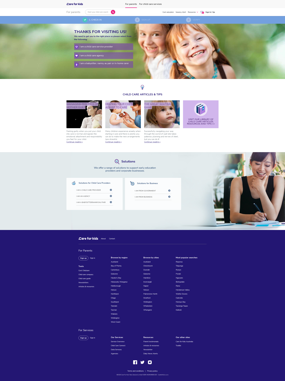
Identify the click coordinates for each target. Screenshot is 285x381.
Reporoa (179, 262)
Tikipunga (179, 266)
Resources (192, 12)
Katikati (179, 310)
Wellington (115, 318)
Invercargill (147, 282)
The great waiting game (157, 105)
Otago (113, 298)
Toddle (178, 345)
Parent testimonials (151, 341)
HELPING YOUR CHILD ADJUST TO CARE (119, 105)
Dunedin (146, 270)
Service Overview (117, 341)
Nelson (113, 290)
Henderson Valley (183, 290)
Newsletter (147, 349)
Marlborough (116, 286)
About (103, 238)
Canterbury (115, 270)
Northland (115, 294)
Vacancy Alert (181, 12)
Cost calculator (168, 12)
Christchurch (148, 266)
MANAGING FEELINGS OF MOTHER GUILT (82, 105)
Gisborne (114, 274)
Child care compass (85, 274)
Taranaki (114, 306)
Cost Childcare (84, 270)
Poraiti (178, 274)
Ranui (178, 286)
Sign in (92, 258)
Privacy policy (152, 371)
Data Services (116, 349)
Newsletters (83, 282)
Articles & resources (86, 286)
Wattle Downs (181, 294)
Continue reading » (74, 142)
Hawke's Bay (116, 278)
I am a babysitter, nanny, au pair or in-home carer (104, 63)
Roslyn (178, 270)
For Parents (85, 250)
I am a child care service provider (96, 46)
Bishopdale (180, 282)
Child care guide (84, 278)
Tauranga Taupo (182, 306)
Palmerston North (150, 294)
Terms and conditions (135, 371)
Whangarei (147, 310)
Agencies (114, 353)
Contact (112, 238)
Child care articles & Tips (142, 94)
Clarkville (179, 298)
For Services (85, 330)
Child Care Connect (118, 345)
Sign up (83, 258)
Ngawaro (179, 278)
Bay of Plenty (116, 266)
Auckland (114, 262)
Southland (115, 302)
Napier (146, 286)
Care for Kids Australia (184, 341)
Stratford (146, 298)
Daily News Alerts (150, 353)
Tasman (114, 310)
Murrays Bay (180, 302)
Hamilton (146, 278)
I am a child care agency (92, 55)
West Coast (115, 322)
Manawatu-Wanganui (119, 282)
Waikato (114, 314)
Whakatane (147, 306)
